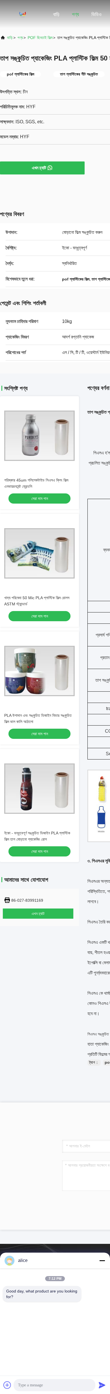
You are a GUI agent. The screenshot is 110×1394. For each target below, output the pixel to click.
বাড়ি (56, 14)
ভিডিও (96, 14)
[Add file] (7, 1385)
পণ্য (75, 14)
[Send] (102, 1385)
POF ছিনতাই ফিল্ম (40, 37)
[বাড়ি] (22, 14)
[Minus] (102, 1260)
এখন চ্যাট (39, 167)
